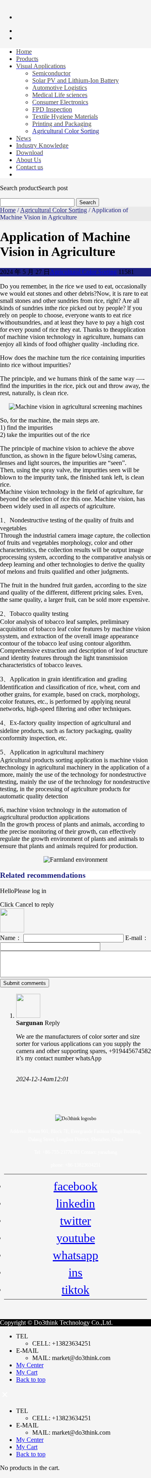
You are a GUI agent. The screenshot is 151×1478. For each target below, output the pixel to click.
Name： (11, 937)
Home (8, 210)
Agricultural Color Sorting (53, 210)
